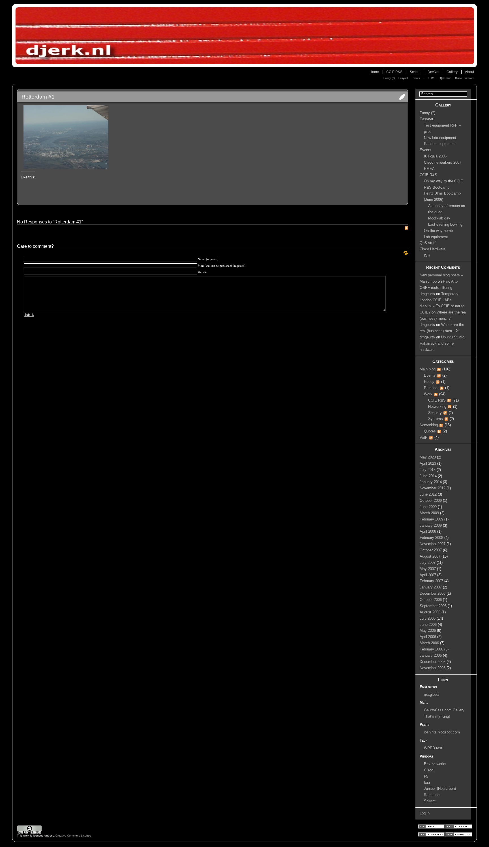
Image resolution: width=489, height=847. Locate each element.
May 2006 (428, 631)
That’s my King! (437, 716)
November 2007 (432, 544)
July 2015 (428, 470)
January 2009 (431, 526)
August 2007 (430, 556)
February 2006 (431, 649)
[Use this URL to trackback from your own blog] (406, 254)
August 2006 (430, 612)
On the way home (438, 231)
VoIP (424, 437)
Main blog (428, 369)
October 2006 (431, 600)
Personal (431, 388)
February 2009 (431, 519)
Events (416, 78)
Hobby (429, 382)
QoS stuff (445, 78)
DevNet (433, 72)
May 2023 (428, 457)
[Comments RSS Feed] (458, 827)
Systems (435, 419)
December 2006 (432, 594)
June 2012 (428, 494)
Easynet (403, 78)
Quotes (430, 431)
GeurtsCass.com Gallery (444, 710)
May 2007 (428, 569)
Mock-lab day (439, 218)
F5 (426, 776)
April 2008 (428, 532)
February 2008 (431, 538)
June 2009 (428, 507)
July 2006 (428, 618)
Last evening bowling (445, 225)
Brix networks (435, 764)
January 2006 (431, 656)
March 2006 (429, 643)
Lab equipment (436, 237)
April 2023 (428, 464)
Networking (437, 407)
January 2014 (431, 482)
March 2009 (429, 513)
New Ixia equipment (440, 138)
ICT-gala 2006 (435, 156)
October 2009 (431, 501)
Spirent (430, 801)
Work (428, 394)
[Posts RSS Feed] (431, 827)
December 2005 (432, 662)
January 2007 (431, 587)
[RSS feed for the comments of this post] (406, 229)
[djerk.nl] (244, 35)
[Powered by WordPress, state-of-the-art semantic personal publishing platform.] (431, 835)
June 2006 (428, 625)
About (469, 72)
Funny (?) (389, 78)
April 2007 (428, 575)
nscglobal (431, 695)
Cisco (428, 770)
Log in (425, 813)
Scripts (415, 72)
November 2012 (432, 488)
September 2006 (433, 606)
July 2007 (428, 563)
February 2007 (431, 581)
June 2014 (428, 476)
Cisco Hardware (464, 78)
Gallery (452, 72)
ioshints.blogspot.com (442, 732)
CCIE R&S (394, 72)
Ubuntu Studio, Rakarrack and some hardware (443, 343)
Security (435, 413)
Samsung (431, 795)
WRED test (433, 748)
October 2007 (431, 550)
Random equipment (440, 144)
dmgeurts (427, 294)
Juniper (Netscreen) (440, 789)
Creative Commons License (73, 835)
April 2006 (428, 637)
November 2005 (432, 668)
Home (374, 72)
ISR (427, 255)
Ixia (427, 783)
